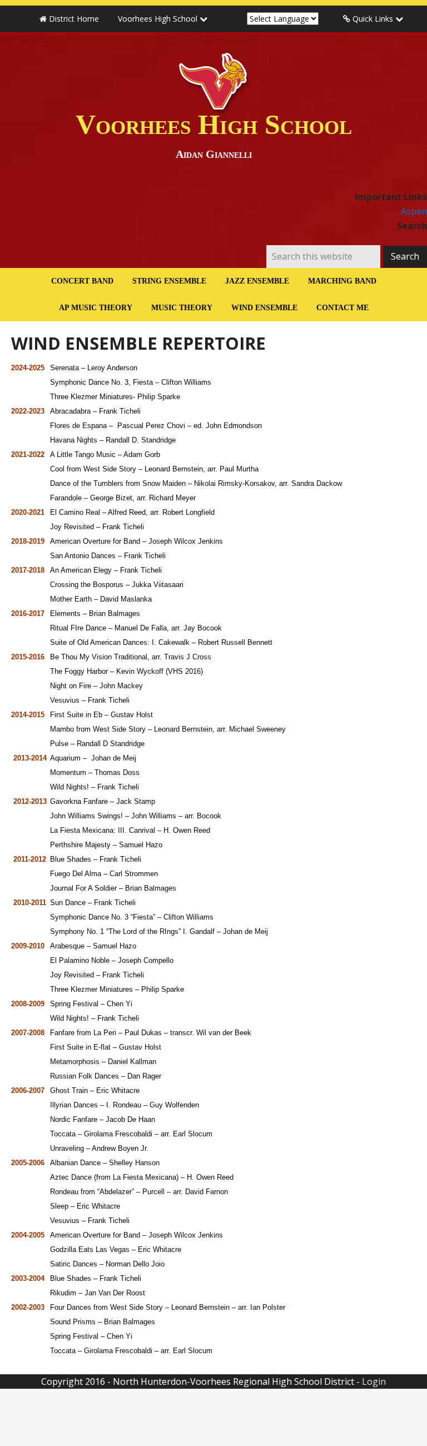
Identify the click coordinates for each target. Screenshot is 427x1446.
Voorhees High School (214, 134)
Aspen (414, 211)
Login (374, 1381)
